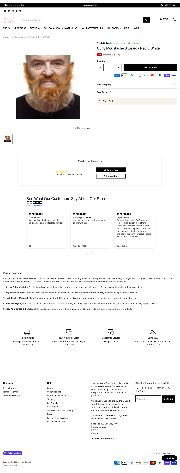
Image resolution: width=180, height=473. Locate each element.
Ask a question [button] (111, 176)
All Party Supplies (92, 28)
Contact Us (52, 388)
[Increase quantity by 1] (118, 68)
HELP (127, 28)
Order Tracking (54, 391)
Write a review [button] (111, 170)
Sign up (168, 399)
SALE (136, 28)
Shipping (51, 399)
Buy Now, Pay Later (56, 403)
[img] (91, 202)
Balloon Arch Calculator (58, 418)
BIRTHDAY (35, 28)
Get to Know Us (10, 388)
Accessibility (52, 406)
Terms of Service (10, 391)
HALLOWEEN (113, 28)
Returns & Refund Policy (58, 395)
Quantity (101, 61)
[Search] (146, 20)
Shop (6, 28)
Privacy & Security (11, 395)
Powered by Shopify (10, 465)
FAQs (49, 414)
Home (6, 37)
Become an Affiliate (56, 421)
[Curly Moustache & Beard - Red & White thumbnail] (7, 139)
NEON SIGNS (20, 28)
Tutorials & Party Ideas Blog (60, 410)
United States (164, 453)
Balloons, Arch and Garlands (61, 28)
